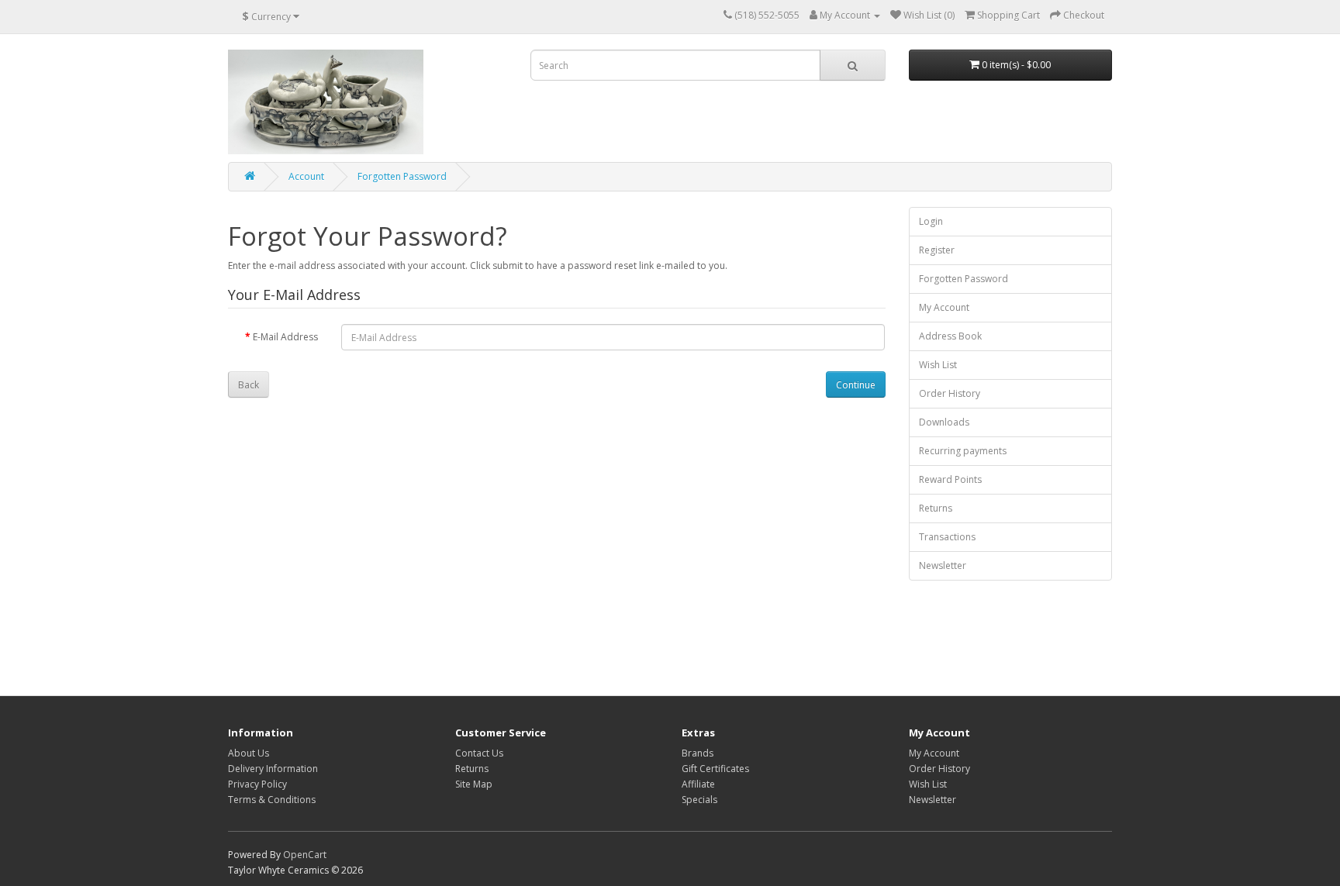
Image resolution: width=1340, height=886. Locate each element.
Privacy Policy (257, 784)
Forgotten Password (402, 176)
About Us (248, 753)
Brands (697, 753)
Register (937, 250)
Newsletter (942, 565)
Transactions (947, 536)
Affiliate (698, 784)
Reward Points (950, 479)
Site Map (473, 784)
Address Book (950, 336)
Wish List (938, 364)
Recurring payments (963, 450)
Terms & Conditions (272, 799)
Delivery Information (273, 768)
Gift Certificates (715, 768)
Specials (699, 799)
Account (306, 176)
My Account (944, 307)
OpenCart (304, 854)
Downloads (944, 422)
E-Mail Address (285, 336)
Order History (949, 393)
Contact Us (479, 753)
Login (931, 221)
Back (248, 384)
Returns (935, 508)
